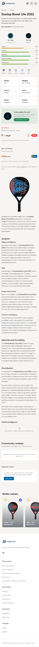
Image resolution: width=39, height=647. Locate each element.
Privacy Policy (21, 643)
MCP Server (5, 617)
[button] (28, 38)
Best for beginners (8, 569)
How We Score (6, 595)
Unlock (28, 42)
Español (4, 632)
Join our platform (21, 167)
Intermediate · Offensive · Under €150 (14, 581)
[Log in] (27, 3)
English (4, 628)
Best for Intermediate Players (11, 573)
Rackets (4, 10)
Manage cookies (30, 643)
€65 (34, 135)
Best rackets (6, 577)
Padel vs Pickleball (7, 603)
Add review (8, 478)
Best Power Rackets (8, 566)
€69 (34, 156)
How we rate (9, 42)
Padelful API (5, 613)
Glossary (5, 591)
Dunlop (12, 10)
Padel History (6, 599)
